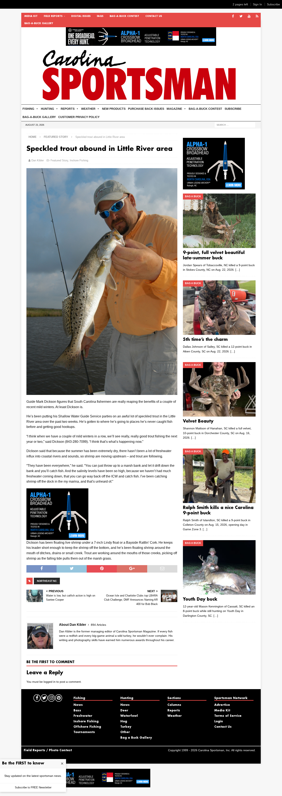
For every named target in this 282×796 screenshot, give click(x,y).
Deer (124, 710)
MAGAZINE (174, 108)
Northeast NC (47, 581)
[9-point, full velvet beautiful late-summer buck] (219, 221)
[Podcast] (257, 16)
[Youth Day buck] (219, 567)
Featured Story (59, 160)
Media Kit (31, 16)
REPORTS (68, 108)
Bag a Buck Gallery (136, 737)
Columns (174, 705)
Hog (123, 721)
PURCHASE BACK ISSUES (146, 108)
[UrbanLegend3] (57, 537)
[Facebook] (233, 16)
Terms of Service (228, 716)
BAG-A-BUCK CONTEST (124, 16)
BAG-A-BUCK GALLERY (38, 23)
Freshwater (82, 716)
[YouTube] (249, 16)
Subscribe (273, 4)
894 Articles (98, 624)
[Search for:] (235, 124)
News (78, 705)
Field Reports (53, 16)
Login (218, 721)
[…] (237, 269)
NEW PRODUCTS (114, 108)
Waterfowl (129, 716)
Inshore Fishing (79, 160)
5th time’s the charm (205, 339)
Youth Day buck (200, 599)
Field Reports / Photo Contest (48, 750)
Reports (173, 710)
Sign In (257, 4)
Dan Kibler (37, 160)
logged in (50, 681)
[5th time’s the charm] (219, 307)
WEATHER (88, 108)
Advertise (222, 705)
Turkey (125, 727)
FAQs (100, 16)
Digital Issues (81, 16)
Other (125, 732)
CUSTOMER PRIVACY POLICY (79, 117)
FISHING (28, 108)
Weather (174, 716)
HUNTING (47, 108)
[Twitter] (241, 16)
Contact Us (153, 16)
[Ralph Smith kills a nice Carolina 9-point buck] (219, 476)
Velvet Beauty (198, 421)
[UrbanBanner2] (141, 43)
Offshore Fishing (87, 727)
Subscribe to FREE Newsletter (33, 787)
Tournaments (84, 732)
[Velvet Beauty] (219, 389)
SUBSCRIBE (233, 108)
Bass (77, 710)
